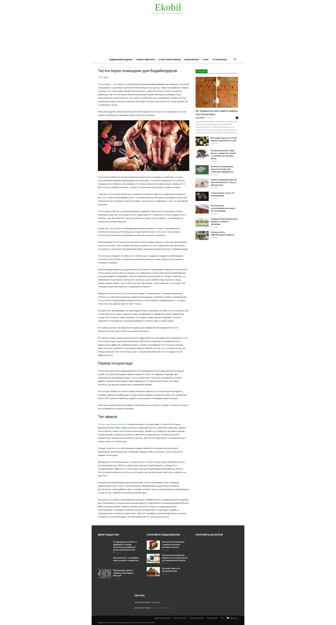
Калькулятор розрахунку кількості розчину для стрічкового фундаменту (222, 169)
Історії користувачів (169, 59)
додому (101, 67)
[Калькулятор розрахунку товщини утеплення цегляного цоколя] (153, 545)
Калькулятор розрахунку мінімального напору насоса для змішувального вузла (175, 557)
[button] (235, 60)
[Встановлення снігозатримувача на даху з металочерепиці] (202, 208)
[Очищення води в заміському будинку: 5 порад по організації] (202, 222)
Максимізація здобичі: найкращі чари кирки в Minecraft (123, 573)
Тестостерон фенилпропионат (112, 424)
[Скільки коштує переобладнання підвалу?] (202, 235)
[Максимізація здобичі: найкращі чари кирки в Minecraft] (104, 573)
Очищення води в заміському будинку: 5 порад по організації (224, 221)
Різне (205, 59)
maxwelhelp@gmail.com (162, 607)
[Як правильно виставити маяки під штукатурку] (217, 92)
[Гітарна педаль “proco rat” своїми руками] (202, 196)
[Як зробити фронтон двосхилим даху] (153, 571)
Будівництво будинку (121, 59)
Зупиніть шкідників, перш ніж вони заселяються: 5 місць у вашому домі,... (224, 182)
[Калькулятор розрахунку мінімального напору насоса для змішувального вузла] (153, 558)
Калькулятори (191, 59)
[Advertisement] (168, 36)
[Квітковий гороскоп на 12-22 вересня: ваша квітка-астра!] (202, 141)
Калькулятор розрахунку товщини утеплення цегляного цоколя (173, 544)
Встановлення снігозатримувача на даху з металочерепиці (223, 208)
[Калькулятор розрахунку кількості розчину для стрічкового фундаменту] (202, 169)
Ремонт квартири (145, 59)
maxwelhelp (200, 118)
